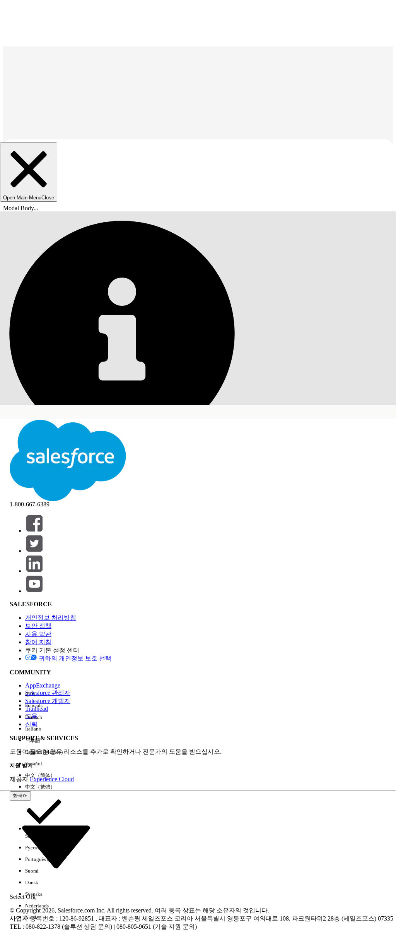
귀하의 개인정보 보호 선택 (75, 658)
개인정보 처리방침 (50, 617)
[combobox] (56, 845)
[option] (44, 694)
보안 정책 (38, 625)
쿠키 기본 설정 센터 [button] (52, 650)
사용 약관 (38, 634)
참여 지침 (38, 642)
